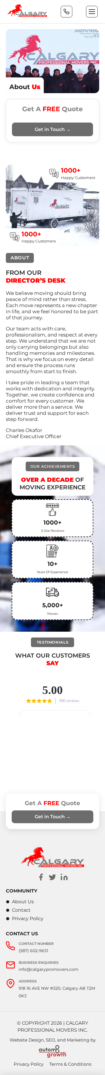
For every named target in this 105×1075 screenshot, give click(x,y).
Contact (21, 910)
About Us (23, 901)
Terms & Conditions (70, 1064)
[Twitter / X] (52, 877)
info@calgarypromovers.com (48, 969)
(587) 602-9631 (33, 950)
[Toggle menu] (92, 11)
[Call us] (66, 11)
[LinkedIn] (64, 877)
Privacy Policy (27, 918)
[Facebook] (41, 877)
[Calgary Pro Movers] (27, 10)
